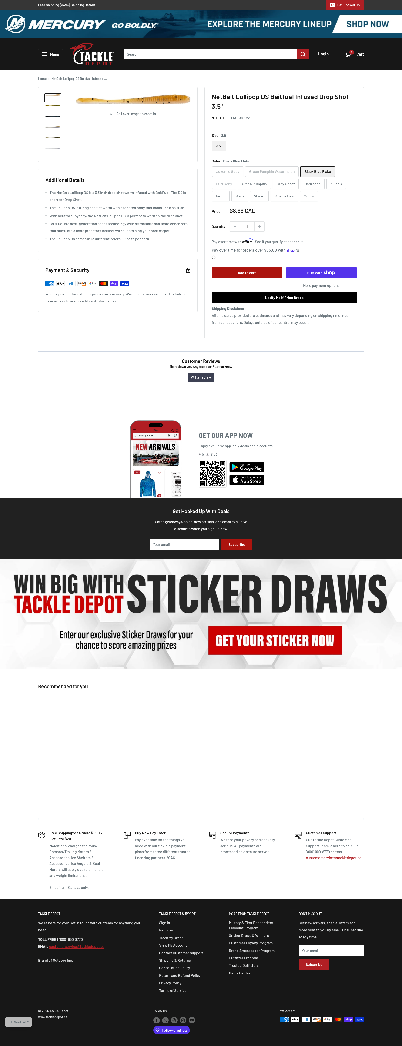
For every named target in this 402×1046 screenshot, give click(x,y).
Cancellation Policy (174, 967)
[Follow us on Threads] (174, 1020)
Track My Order (171, 937)
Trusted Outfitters (244, 965)
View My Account (173, 945)
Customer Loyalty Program (251, 943)
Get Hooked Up (348, 5)
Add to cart (247, 272)
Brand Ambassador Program (252, 950)
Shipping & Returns (175, 960)
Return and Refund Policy (180, 975)
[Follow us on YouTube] (192, 1020)
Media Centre (240, 973)
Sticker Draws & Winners (249, 935)
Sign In (164, 922)
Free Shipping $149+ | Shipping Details (66, 5)
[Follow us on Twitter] (165, 1020)
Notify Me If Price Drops (284, 297)
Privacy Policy (170, 982)
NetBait (218, 118)
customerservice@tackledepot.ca (333, 857)
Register (166, 930)
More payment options (321, 285)
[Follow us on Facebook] (156, 1020)
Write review (201, 377)
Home (42, 79)
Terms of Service (173, 990)
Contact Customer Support (181, 953)
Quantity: (219, 226)
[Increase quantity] (259, 226)
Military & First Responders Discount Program (251, 925)
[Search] (303, 54)
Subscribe (236, 544)
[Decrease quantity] (235, 226)
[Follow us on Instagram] (183, 1020)
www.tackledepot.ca (52, 1017)
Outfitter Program (243, 958)
